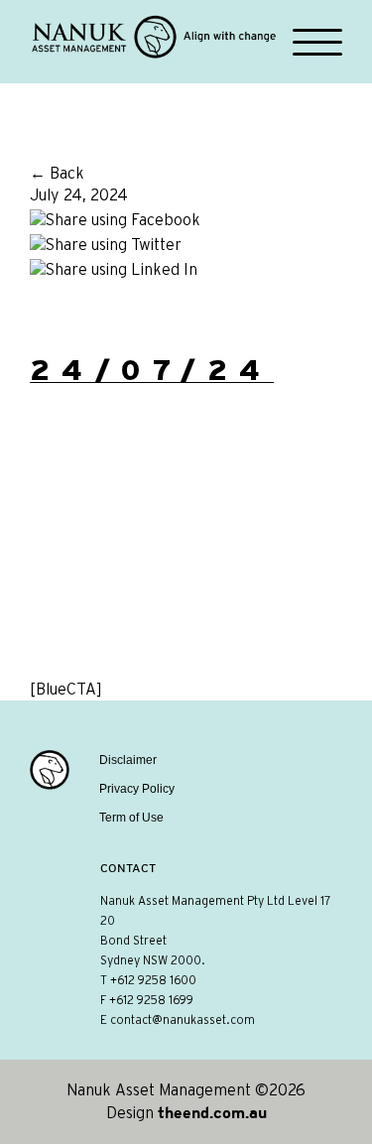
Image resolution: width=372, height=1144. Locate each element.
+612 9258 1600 (153, 980)
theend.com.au (212, 1112)
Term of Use (131, 818)
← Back (57, 174)
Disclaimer (128, 760)
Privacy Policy (137, 789)
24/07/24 (152, 370)
